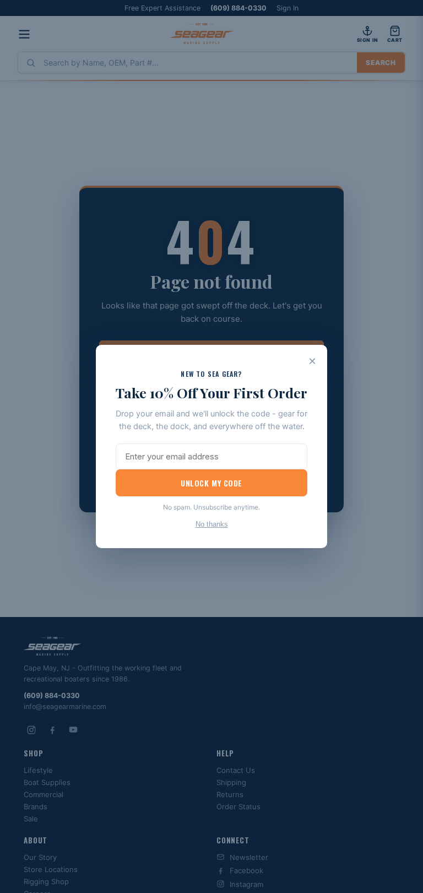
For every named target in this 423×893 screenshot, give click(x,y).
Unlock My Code (211, 483)
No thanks (212, 524)
